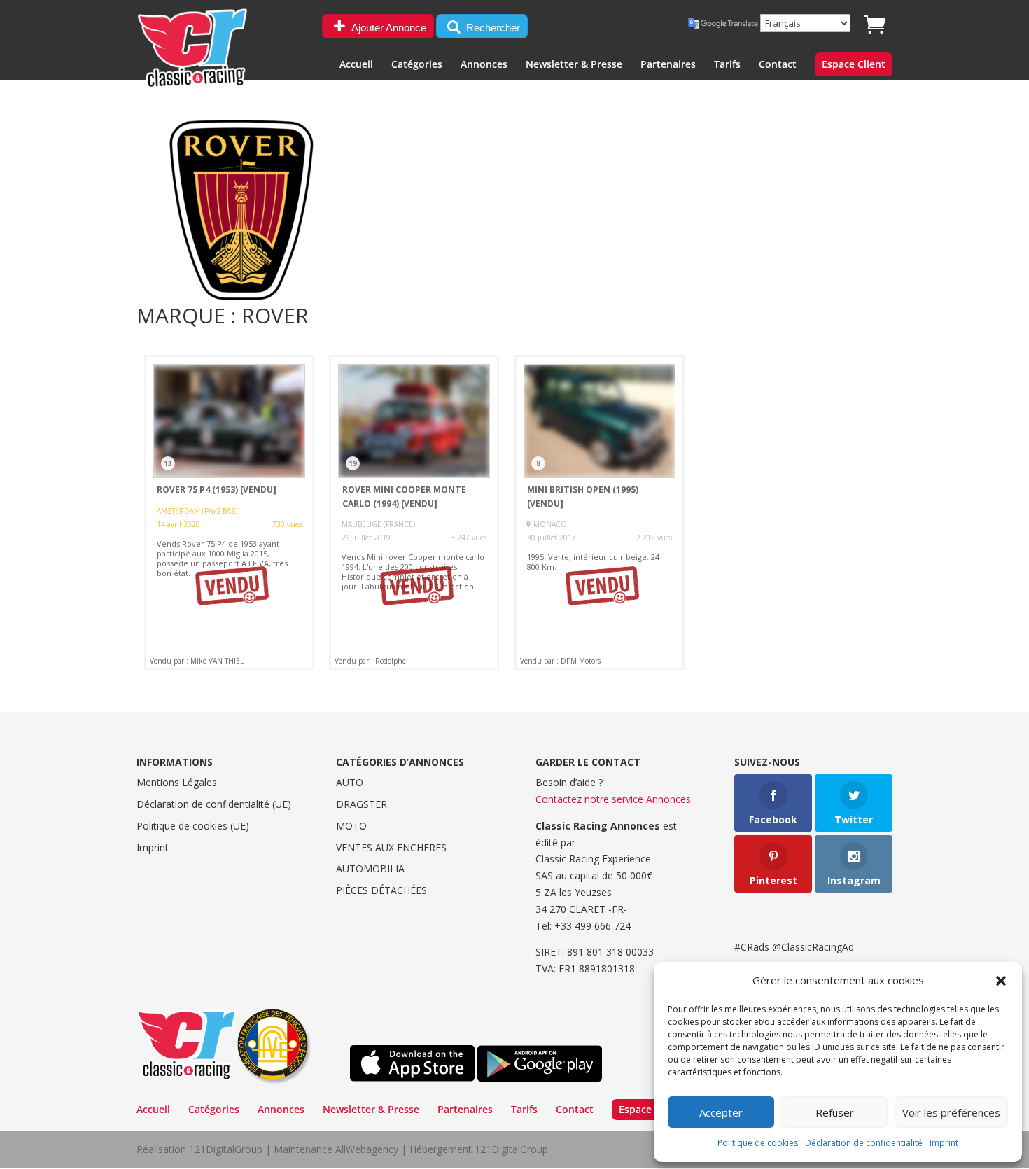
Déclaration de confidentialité (864, 1143)
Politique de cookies (758, 1143)
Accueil (356, 65)
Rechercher (491, 28)
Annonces (484, 65)
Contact (778, 65)
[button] (1001, 981)
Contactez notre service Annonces (613, 799)
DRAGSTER (361, 804)
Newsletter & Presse (574, 65)
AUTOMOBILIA (370, 868)
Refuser (835, 1112)
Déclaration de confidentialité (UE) (213, 804)
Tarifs (727, 65)
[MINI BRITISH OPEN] (599, 512)
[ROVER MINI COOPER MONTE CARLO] (414, 512)
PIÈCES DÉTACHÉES (381, 890)
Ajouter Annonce (387, 28)
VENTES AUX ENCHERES (391, 847)
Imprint (944, 1143)
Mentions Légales (176, 782)
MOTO (351, 825)
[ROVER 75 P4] (229, 512)
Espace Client (854, 65)
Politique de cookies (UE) (192, 825)
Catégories (416, 65)
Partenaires (668, 65)
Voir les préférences (951, 1112)
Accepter (721, 1112)
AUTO (349, 782)
